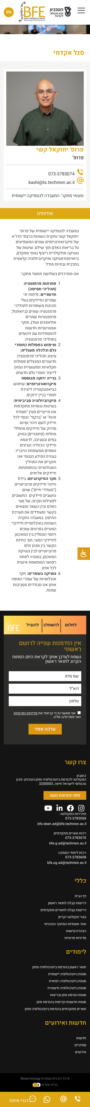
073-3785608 (75, 857)
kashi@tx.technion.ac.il (51, 182)
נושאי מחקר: (72, 195)
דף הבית (80, 896)
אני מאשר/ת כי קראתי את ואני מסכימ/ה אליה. (47, 715)
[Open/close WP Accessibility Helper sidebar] (84, 553)
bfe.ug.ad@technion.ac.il (66, 862)
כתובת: (81, 775)
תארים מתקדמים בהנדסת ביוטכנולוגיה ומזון (55, 1009)
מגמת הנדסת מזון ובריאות (68, 995)
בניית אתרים (49, 1084)
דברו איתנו (20, 1100)
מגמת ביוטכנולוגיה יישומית (67, 974)
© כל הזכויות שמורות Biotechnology (45, 1078)
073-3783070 (75, 837)
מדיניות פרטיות (75, 938)
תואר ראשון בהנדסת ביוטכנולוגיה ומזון (59, 967)
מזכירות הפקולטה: (73, 813)
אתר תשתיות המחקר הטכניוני (65, 924)
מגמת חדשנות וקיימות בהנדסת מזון (61, 1002)
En (8, 12)
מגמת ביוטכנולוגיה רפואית (67, 981)
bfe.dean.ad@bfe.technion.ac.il (62, 823)
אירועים (80, 1052)
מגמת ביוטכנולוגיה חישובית (67, 988)
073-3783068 (75, 818)
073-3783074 (61, 174)
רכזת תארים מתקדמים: (69, 833)
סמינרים (80, 1045)
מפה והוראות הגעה (65, 795)
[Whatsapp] (47, 1101)
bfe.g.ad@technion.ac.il (67, 843)
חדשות (81, 1038)
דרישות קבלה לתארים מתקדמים (63, 910)
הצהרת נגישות (76, 931)
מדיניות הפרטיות (26, 713)
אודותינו (45, 213)
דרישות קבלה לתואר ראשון (67, 903)
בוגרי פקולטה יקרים (72, 917)
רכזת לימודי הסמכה (72, 852)
